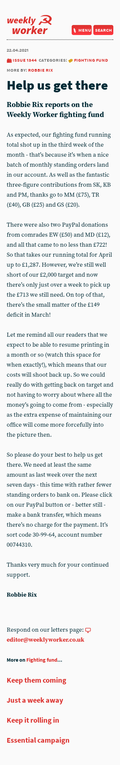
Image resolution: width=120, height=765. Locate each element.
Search (103, 30)
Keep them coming (36, 680)
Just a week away (35, 700)
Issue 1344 (25, 60)
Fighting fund (91, 60)
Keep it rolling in (33, 720)
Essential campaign (38, 740)
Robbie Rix (40, 70)
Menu (84, 30)
